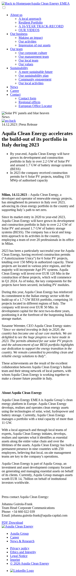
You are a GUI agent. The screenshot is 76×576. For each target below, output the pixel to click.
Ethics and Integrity (23, 552)
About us (16, 15)
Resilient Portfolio (31, 22)
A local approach (30, 18)
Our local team (28, 60)
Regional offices (29, 102)
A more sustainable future (36, 72)
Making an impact (31, 37)
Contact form (27, 98)
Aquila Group (19, 533)
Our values (26, 64)
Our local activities (31, 83)
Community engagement (35, 79)
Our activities (27, 41)
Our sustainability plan (34, 75)
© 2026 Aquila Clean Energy (29, 563)
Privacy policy (19, 548)
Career (14, 91)
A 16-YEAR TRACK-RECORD (41, 26)
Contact (15, 94)
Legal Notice (18, 556)
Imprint (15, 559)
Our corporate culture (33, 53)
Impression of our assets (34, 45)
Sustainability (19, 68)
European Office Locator (35, 106)
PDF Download (12, 522)
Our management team (34, 56)
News (14, 87)
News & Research (22, 541)
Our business (18, 34)
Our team (16, 49)
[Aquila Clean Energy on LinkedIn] (22, 570)
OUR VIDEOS (29, 30)
